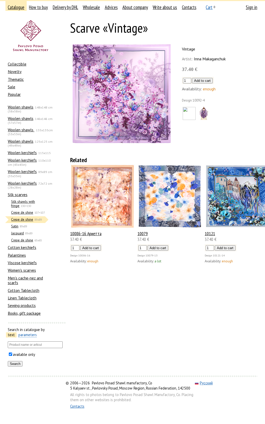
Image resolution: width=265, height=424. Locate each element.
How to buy (38, 7)
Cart (209, 7)
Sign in (251, 7)
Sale (11, 86)
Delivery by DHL (65, 7)
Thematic (16, 79)
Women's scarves (22, 270)
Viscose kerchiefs (22, 262)
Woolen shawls (20, 107)
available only (24, 354)
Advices (111, 7)
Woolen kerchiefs (22, 152)
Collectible (17, 64)
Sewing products (22, 305)
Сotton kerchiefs (22, 247)
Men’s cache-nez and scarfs (25, 280)
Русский (206, 382)
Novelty (14, 71)
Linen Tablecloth (22, 297)
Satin (14, 226)
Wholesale (91, 7)
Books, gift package (24, 313)
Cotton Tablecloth (23, 290)
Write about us (165, 7)
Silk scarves (17, 194)
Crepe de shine (22, 212)
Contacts (189, 7)
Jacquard (17, 233)
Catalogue (16, 7)
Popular (14, 94)
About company (135, 7)
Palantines (17, 255)
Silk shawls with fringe (23, 203)
